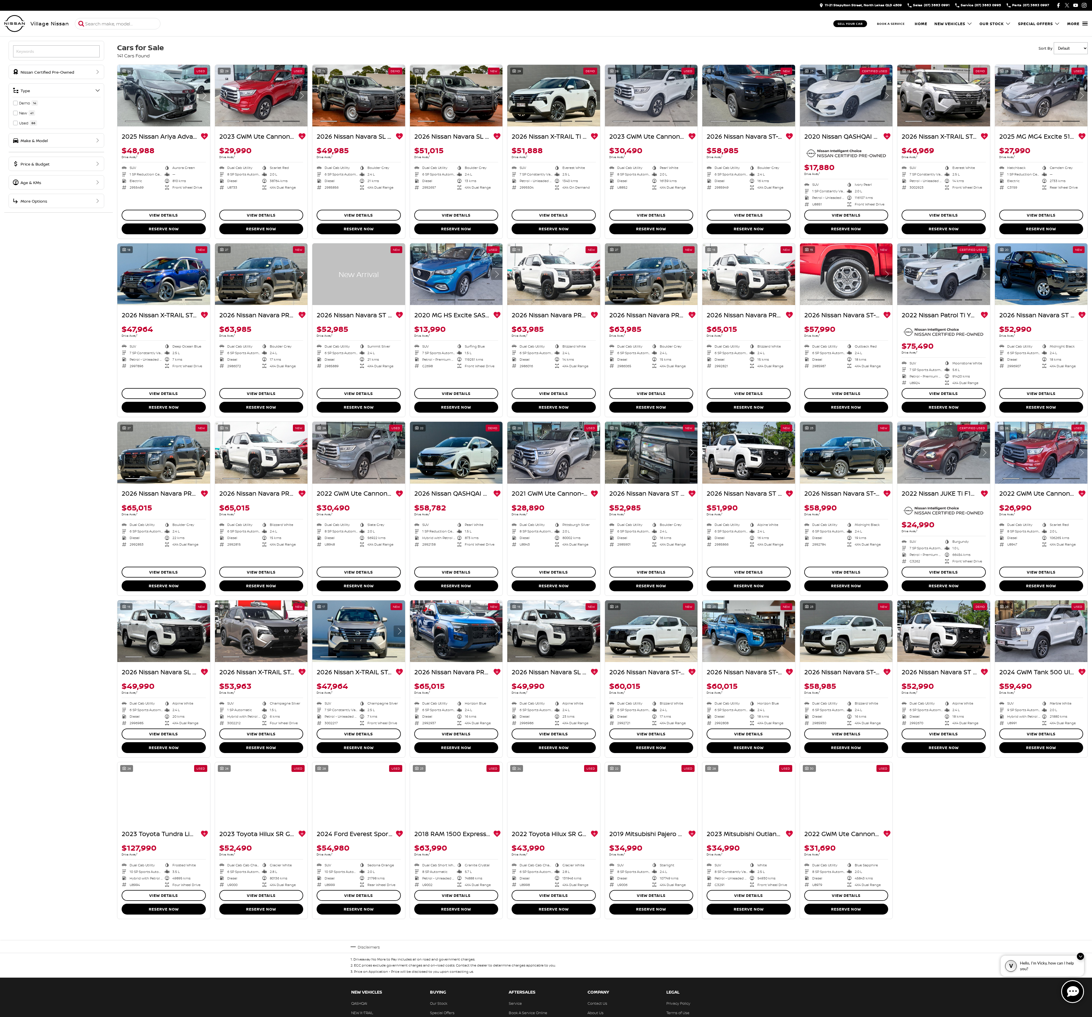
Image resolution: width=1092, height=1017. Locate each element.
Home (921, 23)
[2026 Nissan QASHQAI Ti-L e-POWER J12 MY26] (456, 452)
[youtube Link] (1075, 5)
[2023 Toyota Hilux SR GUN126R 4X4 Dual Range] (261, 793)
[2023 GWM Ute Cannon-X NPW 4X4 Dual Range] (261, 95)
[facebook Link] (1058, 5)
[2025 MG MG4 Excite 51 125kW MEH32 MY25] (1041, 95)
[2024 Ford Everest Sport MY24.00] (358, 793)
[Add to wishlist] (204, 136)
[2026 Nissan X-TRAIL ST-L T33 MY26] (943, 95)
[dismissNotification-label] (1080, 956)
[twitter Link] (1067, 5)
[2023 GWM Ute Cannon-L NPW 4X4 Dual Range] (651, 95)
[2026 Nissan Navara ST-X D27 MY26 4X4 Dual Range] (748, 95)
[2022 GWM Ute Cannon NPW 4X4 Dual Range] (1041, 452)
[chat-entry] (1072, 991)
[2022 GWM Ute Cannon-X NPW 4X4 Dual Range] (846, 793)
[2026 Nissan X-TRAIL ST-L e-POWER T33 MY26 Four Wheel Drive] (261, 631)
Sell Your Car (850, 24)
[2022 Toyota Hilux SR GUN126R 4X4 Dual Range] (553, 793)
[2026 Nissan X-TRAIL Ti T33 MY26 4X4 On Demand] (553, 95)
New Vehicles (949, 23)
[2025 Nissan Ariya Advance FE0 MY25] (163, 95)
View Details (163, 215)
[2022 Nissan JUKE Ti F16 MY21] (943, 452)
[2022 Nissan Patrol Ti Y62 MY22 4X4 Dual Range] (943, 274)
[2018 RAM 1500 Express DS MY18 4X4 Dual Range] (456, 793)
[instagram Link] (1084, 5)
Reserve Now (164, 228)
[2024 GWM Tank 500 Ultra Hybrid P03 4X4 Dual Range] (1041, 631)
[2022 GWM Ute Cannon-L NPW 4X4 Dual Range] (358, 452)
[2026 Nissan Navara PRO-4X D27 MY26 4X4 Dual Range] (261, 274)
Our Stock (992, 23)
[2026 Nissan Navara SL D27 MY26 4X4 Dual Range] (358, 95)
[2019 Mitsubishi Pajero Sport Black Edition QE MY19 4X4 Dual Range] (651, 793)
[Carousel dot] (133, 121)
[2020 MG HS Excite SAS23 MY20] (456, 274)
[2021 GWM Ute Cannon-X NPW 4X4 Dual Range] (553, 452)
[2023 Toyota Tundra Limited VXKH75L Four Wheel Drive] (163, 793)
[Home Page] (14, 23)
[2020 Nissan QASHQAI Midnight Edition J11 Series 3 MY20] (846, 95)
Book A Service (891, 24)
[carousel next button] (204, 95)
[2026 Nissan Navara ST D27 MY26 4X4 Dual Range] (358, 274)
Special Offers (1035, 23)
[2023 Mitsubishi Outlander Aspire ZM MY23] (748, 793)
